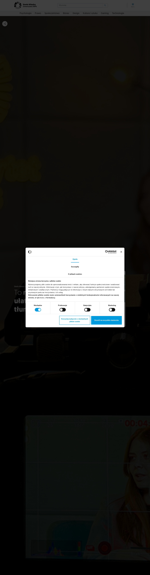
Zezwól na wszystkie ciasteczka (106, 320)
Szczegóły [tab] (75, 267)
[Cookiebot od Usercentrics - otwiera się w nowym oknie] (106, 252)
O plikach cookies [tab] (75, 274)
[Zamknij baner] (121, 252)
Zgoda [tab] (75, 259)
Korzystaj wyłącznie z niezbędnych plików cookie (74, 320)
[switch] (63, 310)
